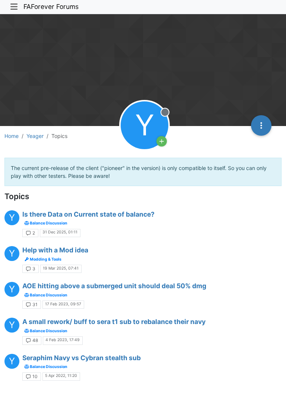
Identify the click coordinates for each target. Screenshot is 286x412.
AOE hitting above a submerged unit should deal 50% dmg (114, 286)
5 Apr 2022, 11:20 (61, 375)
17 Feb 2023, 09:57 (63, 304)
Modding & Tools (45, 259)
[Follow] (161, 141)
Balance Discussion (48, 223)
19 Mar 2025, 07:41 (61, 268)
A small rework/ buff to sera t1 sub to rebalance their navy (114, 321)
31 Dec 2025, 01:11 (59, 232)
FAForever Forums (51, 6)
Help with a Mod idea (55, 250)
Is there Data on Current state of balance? (88, 214)
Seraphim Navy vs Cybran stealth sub (81, 358)
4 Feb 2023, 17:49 (62, 339)
